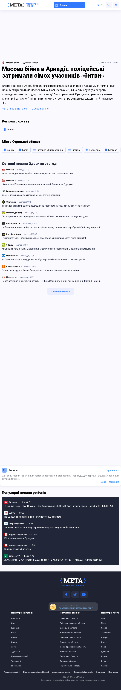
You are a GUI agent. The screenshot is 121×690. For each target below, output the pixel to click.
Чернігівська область (66, 666)
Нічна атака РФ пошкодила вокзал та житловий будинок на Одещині (37, 184)
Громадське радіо (14, 191)
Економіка (16, 666)
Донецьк (105, 651)
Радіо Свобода (13, 266)
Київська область (66, 651)
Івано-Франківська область (66, 647)
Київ (31, 523)
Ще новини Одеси (60, 291)
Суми (21, 513)
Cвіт (13, 623)
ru (102, 5)
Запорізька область (66, 642)
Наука (14, 637)
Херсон (104, 666)
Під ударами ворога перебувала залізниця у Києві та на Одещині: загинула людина (45, 216)
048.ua (9, 245)
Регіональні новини (32, 5)
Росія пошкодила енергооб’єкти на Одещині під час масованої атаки (37, 173)
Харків (104, 628)
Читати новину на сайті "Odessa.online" (25, 108)
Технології (16, 661)
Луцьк (104, 656)
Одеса (34, 534)
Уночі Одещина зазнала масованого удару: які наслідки (31, 195)
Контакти (100, 672)
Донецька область (66, 628)
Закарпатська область (66, 637)
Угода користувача (61, 672)
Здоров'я (15, 651)
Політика (15, 618)
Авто (13, 647)
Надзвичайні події (17, 656)
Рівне (103, 623)
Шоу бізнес (16, 628)
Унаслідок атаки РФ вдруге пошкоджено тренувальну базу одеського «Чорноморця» (46, 206)
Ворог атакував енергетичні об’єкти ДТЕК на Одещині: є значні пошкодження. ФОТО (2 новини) (51, 281)
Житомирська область (66, 633)
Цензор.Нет (11, 277)
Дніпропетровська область (66, 623)
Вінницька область (66, 618)
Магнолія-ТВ (12, 255)
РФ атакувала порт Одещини (19, 538)
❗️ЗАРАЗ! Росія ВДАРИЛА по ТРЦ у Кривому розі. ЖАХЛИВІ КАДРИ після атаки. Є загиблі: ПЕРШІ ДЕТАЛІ (58, 506)
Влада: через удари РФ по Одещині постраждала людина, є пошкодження (40, 270)
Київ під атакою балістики (17, 549)
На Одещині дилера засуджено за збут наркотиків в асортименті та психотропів (43, 259)
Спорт (14, 642)
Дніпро (104, 637)
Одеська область (66, 661)
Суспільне (11, 202)
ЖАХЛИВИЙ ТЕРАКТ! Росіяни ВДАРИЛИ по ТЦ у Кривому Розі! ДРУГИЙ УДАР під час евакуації (53, 560)
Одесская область (30, 62)
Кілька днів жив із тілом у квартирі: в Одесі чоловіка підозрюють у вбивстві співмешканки (48, 248)
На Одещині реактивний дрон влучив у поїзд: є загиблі (32, 517)
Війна (13, 633)
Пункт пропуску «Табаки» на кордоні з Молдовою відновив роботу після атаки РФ (44, 238)
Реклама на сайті (12, 672)
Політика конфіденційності (36, 672)
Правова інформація (83, 672)
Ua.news (10, 169)
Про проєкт (113, 672)
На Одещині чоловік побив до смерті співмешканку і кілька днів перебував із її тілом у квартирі (51, 227)
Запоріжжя (106, 633)
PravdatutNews (13, 234)
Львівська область (66, 656)
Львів (103, 647)
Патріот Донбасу (14, 212)
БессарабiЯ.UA (13, 223)
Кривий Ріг (27, 502)
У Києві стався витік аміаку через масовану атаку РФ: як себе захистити (41, 527)
